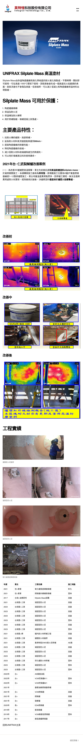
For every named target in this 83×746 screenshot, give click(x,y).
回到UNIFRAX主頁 (11, 724)
